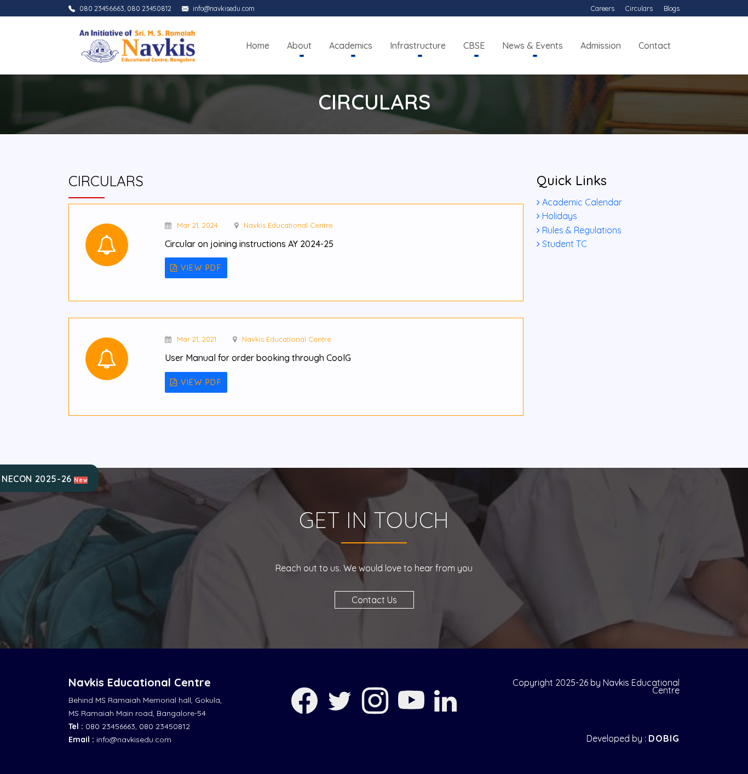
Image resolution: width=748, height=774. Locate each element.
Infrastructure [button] (418, 45)
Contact (654, 45)
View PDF (200, 268)
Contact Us (374, 599)
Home (257, 45)
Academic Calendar (581, 202)
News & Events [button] (532, 45)
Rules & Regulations (581, 230)
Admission (600, 45)
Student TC (563, 243)
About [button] (299, 45)
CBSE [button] (474, 45)
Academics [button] (350, 45)
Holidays (558, 215)
